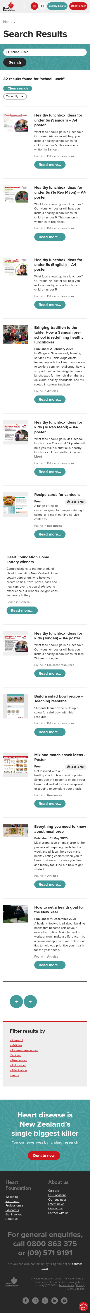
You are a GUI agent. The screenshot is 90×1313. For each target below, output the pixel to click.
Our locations (57, 1195)
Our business (57, 1199)
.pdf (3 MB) (78, 767)
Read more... (50, 164)
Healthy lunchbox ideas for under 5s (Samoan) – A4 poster (58, 120)
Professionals (14, 1205)
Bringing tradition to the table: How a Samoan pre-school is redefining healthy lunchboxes (58, 335)
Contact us (55, 1208)
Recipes (15, 1055)
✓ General (16, 1040)
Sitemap (80, 1289)
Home (7, 22)
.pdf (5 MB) (78, 502)
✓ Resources (18, 1060)
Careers (53, 1191)
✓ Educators (18, 1065)
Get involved (13, 1214)
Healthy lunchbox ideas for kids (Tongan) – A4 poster (58, 635)
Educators (12, 1210)
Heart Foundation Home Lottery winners (28, 559)
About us (11, 1219)
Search (15, 62)
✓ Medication (18, 1070)
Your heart (12, 1201)
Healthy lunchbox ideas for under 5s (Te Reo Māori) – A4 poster (60, 192)
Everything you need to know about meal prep (60, 829)
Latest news (56, 1204)
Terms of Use (66, 1285)
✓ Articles (16, 1045)
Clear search (18, 88)
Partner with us (58, 1213)
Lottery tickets (57, 6)
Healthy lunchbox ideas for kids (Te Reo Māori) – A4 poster (58, 427)
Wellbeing (12, 1197)
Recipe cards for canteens (57, 494)
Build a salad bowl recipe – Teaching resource (58, 698)
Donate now (78, 6)
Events (14, 1075)
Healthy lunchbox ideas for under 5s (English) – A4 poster (58, 264)
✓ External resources (24, 1050)
